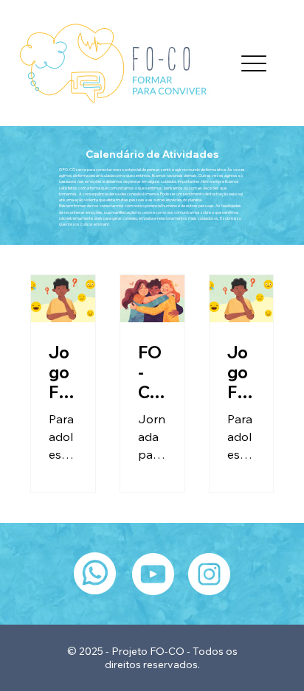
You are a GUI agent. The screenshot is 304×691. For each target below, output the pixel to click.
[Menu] (254, 63)
